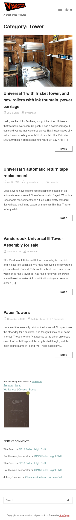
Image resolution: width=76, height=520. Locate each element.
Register (8, 385)
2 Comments (51, 182)
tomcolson (34, 182)
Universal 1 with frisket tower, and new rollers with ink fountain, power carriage (38, 99)
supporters (37, 381)
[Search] (68, 500)
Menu (68, 9)
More (63, 148)
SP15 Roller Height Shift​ (32, 449)
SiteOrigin (64, 515)
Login (18, 385)
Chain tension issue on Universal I (44, 477)
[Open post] (38, 61)
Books (32, 389)
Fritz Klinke (39, 318)
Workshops (10, 389)
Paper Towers (17, 312)
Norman (32, 112)
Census (22, 389)
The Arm (34, 251)
